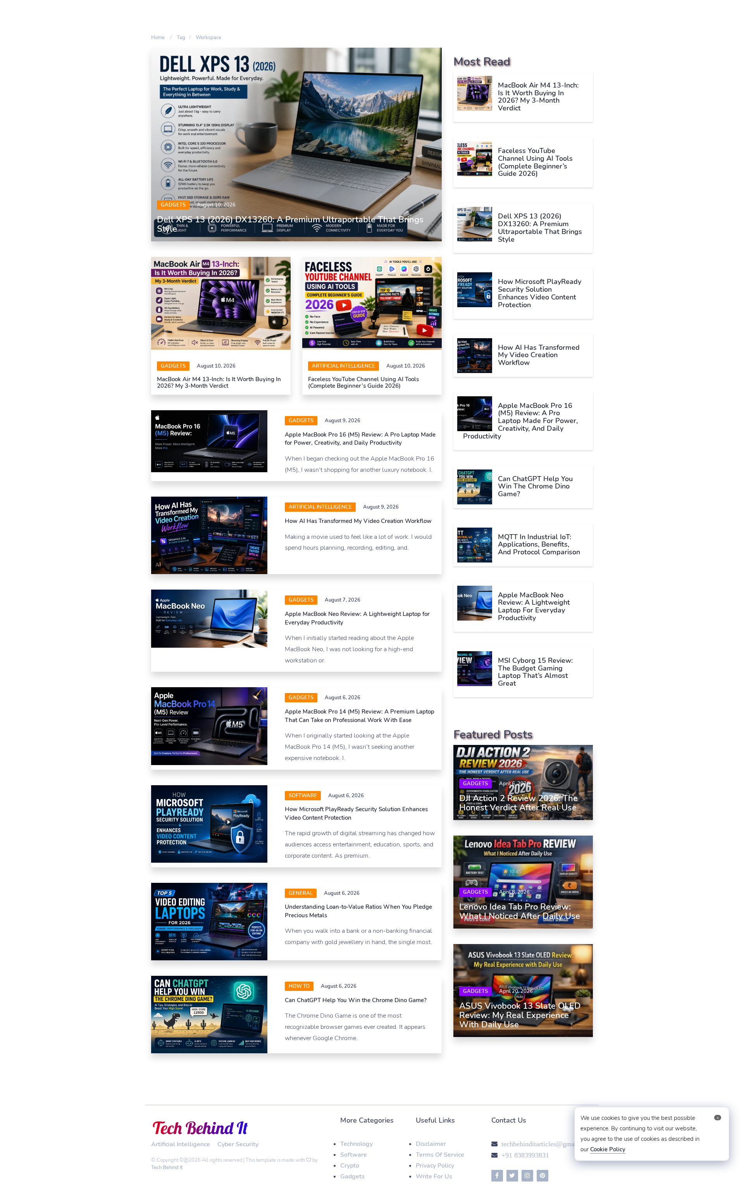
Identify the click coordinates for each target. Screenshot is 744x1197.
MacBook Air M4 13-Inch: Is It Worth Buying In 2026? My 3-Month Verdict (219, 382)
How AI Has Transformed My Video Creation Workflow (358, 521)
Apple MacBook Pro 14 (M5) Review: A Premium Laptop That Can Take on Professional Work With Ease (359, 716)
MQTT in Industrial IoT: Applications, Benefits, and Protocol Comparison (539, 544)
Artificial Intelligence (343, 366)
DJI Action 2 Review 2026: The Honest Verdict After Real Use (518, 803)
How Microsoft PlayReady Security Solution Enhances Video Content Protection (539, 293)
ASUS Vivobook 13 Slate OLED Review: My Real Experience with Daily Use (520, 1015)
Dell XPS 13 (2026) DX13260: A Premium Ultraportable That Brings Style (290, 224)
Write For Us (434, 1176)
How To (299, 986)
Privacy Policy (435, 1165)
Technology (356, 1144)
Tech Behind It (167, 1167)
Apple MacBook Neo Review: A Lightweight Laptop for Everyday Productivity (534, 606)
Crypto (349, 1165)
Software (353, 1155)
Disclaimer (431, 1144)
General (301, 893)
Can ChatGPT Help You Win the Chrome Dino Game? (356, 1000)
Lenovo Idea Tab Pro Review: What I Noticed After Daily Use (519, 911)
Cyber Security (237, 1144)
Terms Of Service (440, 1155)
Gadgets (173, 204)
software (303, 795)
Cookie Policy (607, 1149)
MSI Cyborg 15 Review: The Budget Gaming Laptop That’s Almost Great (535, 672)
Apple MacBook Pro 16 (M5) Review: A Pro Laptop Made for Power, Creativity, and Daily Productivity (360, 439)
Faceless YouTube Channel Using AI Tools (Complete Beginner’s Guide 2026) (363, 382)
